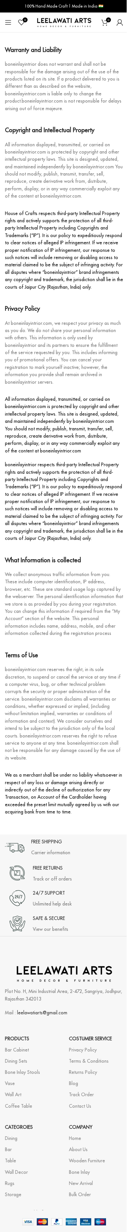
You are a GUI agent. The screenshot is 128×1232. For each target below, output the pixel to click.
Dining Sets (16, 1061)
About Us (78, 1149)
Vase (10, 1083)
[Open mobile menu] (8, 22)
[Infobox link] (37, 847)
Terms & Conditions (89, 1061)
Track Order (81, 1095)
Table (10, 1161)
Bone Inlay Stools (22, 1072)
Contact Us (80, 1106)
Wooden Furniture (87, 1161)
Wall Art (13, 1095)
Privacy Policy (83, 1050)
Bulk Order (80, 1194)
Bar (8, 1149)
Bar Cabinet (17, 1050)
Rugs (9, 1183)
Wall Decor (16, 1172)
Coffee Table (18, 1106)
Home (75, 1138)
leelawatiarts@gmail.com (42, 1013)
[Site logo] (64, 22)
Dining (11, 1138)
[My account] (119, 22)
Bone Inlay (79, 1172)
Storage (13, 1194)
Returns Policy (83, 1072)
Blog (73, 1083)
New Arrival (81, 1183)
